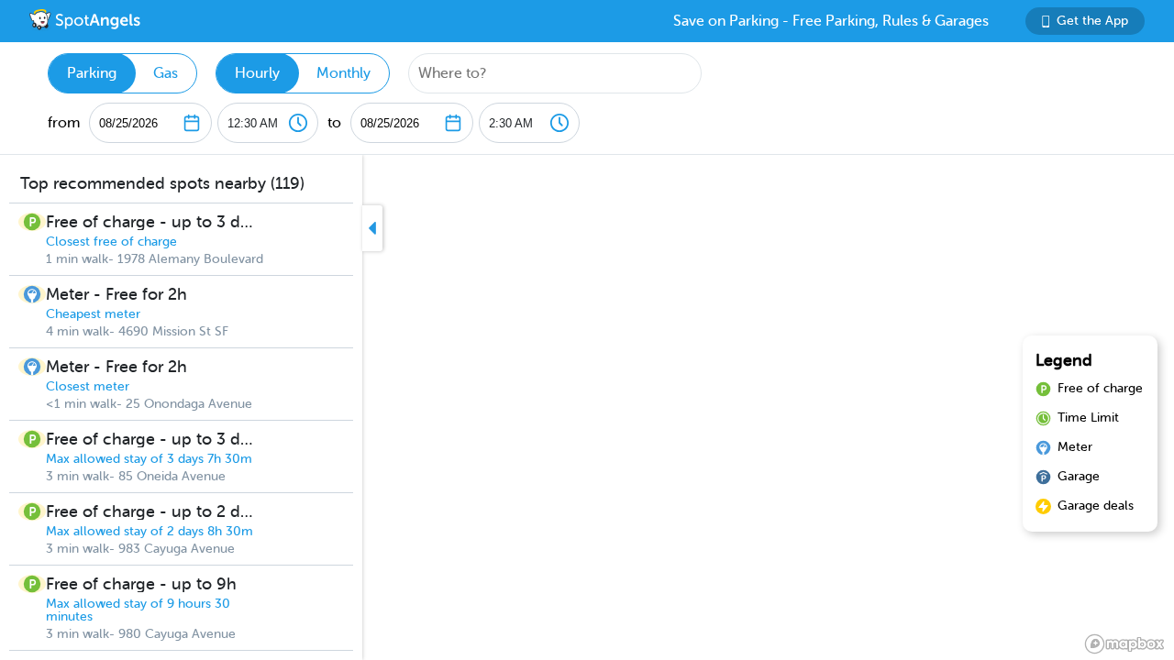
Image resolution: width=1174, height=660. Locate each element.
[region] (587, 407)
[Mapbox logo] (1124, 643)
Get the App (1092, 21)
